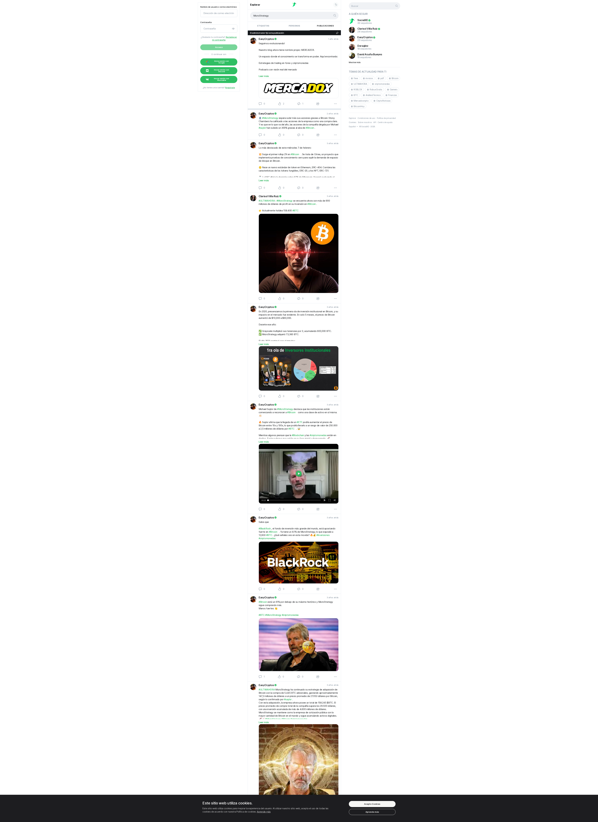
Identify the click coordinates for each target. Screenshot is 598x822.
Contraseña (206, 22)
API (374, 122)
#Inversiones (323, 535)
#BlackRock (265, 528)
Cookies (352, 122)
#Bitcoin (310, 127)
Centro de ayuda (385, 122)
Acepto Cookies (372, 804)
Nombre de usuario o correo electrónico (218, 7)
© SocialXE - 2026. (367, 126)
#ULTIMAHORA (267, 200)
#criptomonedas (318, 435)
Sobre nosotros (365, 122)
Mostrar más (355, 62)
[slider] (294, 500)
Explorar (255, 4)
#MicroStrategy (270, 117)
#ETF (299, 422)
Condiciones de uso (366, 118)
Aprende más (264, 811)
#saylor (262, 127)
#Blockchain (298, 435)
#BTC (295, 210)
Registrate (230, 87)
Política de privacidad (386, 118)
